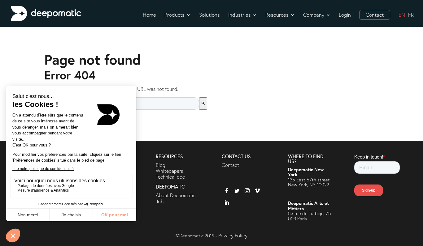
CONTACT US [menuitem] (236, 156)
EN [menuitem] (402, 15)
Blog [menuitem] (160, 165)
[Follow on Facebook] (225, 189)
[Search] (203, 103)
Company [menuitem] (313, 15)
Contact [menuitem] (375, 14)
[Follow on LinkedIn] (225, 202)
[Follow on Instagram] (246, 189)
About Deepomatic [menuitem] (176, 195)
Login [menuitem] (345, 15)
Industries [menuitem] (239, 15)
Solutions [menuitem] (209, 15)
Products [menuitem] (174, 15)
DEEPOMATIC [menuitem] (170, 187)
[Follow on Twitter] (236, 189)
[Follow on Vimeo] (256, 189)
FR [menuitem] (411, 15)
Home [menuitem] (149, 15)
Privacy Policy (232, 235)
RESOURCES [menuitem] (169, 156)
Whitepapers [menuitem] (169, 171)
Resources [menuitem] (277, 15)
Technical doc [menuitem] (170, 177)
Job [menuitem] (160, 201)
